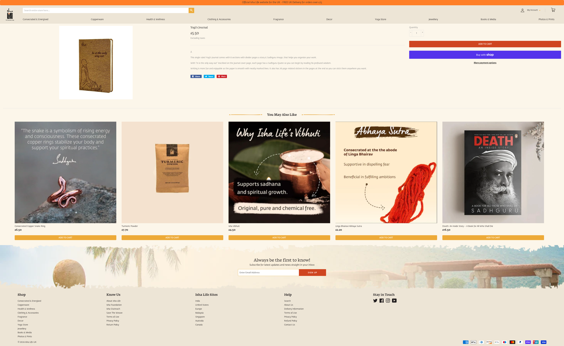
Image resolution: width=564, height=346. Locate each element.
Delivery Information (294, 309)
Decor (329, 19)
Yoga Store (380, 19)
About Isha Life (113, 301)
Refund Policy (290, 321)
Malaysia (199, 313)
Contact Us (289, 325)
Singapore (200, 317)
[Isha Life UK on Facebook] (381, 302)
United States (202, 305)
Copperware (97, 19)
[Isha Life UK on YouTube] (394, 302)
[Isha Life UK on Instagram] (388, 302)
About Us (288, 305)
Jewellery (433, 19)
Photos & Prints (546, 19)
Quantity (413, 27)
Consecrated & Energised (35, 19)
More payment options (485, 62)
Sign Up (312, 272)
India (197, 301)
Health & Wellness (155, 19)
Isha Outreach (113, 309)
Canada (199, 325)
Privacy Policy (112, 321)
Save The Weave (114, 313)
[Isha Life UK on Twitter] (375, 302)
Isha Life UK (30, 342)
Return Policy (112, 325)
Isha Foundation (114, 305)
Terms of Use (112, 317)
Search (287, 301)
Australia (199, 321)
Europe (198, 309)
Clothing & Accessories (219, 19)
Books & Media (488, 19)
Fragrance (278, 19)
